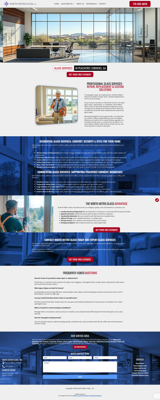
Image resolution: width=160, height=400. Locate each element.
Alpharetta (117, 340)
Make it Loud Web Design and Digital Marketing (87, 395)
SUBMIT (80, 377)
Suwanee (35, 343)
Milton (85, 341)
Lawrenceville (77, 341)
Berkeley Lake (37, 341)
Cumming (52, 341)
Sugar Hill (120, 341)
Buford (45, 341)
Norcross (92, 341)
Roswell (113, 341)
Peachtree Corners (103, 341)
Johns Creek (67, 341)
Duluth (59, 341)
